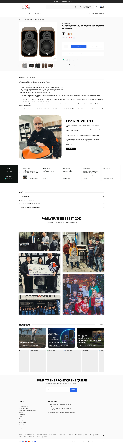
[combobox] (62, 7)
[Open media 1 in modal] (38, 41)
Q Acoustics (66, 23)
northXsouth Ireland (71, 441)
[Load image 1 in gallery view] (25, 65)
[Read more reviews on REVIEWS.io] (9, 179)
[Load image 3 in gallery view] (38, 65)
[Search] (75, 7)
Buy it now (95, 46)
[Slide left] (20, 65)
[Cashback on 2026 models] (61, 338)
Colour (64, 32)
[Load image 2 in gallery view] (31, 65)
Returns (34, 77)
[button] (21, 13)
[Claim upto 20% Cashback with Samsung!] (90, 338)
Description (22, 77)
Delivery (29, 77)
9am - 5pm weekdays (73, 144)
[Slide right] (56, 65)
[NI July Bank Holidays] (32, 338)
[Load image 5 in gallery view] (51, 65)
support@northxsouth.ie (70, 412)
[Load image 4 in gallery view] (44, 65)
